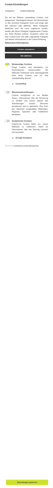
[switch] (6, 64)
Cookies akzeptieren (25, 49)
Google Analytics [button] (24, 138)
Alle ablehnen (26, 56)
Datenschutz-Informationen (17, 43)
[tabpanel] (26, 85)
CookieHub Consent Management (26, 146)
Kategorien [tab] (9, 11)
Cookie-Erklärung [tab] (27, 11)
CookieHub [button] (21, 84)
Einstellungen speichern (27, 482)
